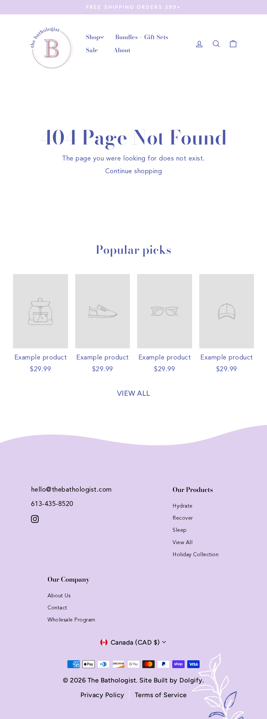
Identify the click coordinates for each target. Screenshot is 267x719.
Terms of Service (161, 695)
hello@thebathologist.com (71, 490)
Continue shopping (133, 171)
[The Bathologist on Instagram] (35, 518)
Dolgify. (191, 680)
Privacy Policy (102, 695)
